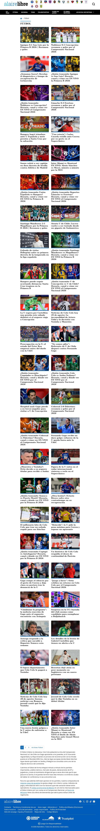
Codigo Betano (52, 812)
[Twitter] (83, 801)
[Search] (93, 4)
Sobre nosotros (10, 809)
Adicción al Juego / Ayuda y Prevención (18, 812)
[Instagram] (87, 801)
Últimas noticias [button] (67, 12)
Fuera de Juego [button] (55, 12)
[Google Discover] (94, 801)
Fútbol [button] (15, 12)
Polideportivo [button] (43, 12)
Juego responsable (41, 809)
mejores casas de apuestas (30, 783)
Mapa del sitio (40, 812)
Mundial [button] (24, 12)
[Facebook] (80, 801)
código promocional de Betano (42, 788)
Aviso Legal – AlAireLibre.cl (47, 807)
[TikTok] (90, 801)
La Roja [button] (7, 12)
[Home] (16, 4)
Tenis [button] (33, 12)
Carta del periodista (25, 809)
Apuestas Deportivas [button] (84, 12)
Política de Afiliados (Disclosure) (71, 807)
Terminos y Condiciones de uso (24, 807)
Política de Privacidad (58, 809)
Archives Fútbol (37, 747)
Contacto (7, 807)
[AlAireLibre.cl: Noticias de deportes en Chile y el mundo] (12, 801)
